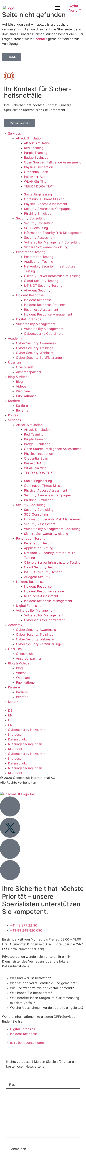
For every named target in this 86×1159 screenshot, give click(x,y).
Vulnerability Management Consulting (52, 242)
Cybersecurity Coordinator (44, 334)
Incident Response (30, 295)
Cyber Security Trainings (34, 348)
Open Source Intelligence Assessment (52, 162)
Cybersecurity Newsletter (27, 730)
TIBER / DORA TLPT (39, 186)
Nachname (14, 1110)
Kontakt (41, 39)
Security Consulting (31, 218)
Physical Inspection (38, 167)
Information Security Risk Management (53, 233)
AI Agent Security (37, 290)
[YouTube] (10, 849)
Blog (19, 382)
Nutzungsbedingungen (25, 744)
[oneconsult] (17, 794)
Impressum (16, 734)
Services (14, 133)
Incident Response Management (48, 314)
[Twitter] (10, 828)
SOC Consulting (36, 228)
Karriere (14, 401)
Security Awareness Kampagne (47, 209)
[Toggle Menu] (58, 8)
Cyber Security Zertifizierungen (40, 358)
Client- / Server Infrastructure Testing (52, 276)
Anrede (12, 1077)
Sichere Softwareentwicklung (46, 247)
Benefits (22, 410)
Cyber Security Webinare (35, 353)
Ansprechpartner (28, 372)
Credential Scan (36, 172)
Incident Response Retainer (44, 305)
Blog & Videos (18, 377)
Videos (21, 386)
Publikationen (26, 396)
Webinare (23, 391)
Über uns (15, 362)
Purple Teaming (35, 153)
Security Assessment (39, 237)
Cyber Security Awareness (36, 343)
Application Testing (38, 261)
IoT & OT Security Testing (43, 285)
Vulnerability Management (35, 324)
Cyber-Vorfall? (75, 8)
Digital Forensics (28, 319)
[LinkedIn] (10, 806)
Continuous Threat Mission (44, 199)
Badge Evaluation (37, 157)
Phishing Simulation (38, 213)
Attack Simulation (29, 138)
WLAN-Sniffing (35, 181)
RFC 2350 (15, 749)
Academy (15, 338)
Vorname (13, 1094)
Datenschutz (17, 739)
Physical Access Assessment (45, 204)
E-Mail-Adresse (18, 1126)
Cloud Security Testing (41, 281)
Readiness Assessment (41, 310)
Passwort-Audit (36, 177)
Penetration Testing (30, 252)
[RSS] (10, 870)
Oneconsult (24, 367)
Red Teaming (34, 148)
